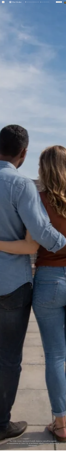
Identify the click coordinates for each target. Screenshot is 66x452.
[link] (65, 3)
